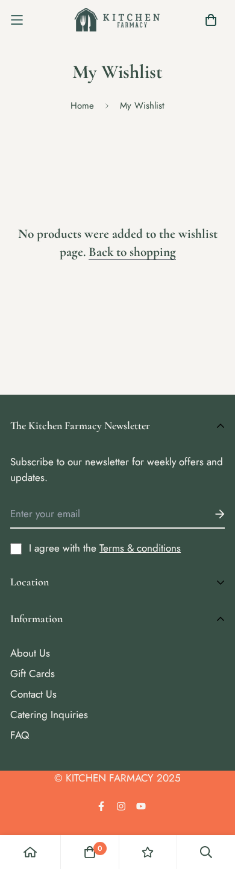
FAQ (19, 735)
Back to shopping (132, 251)
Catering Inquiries (49, 714)
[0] (90, 852)
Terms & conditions (140, 548)
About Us (30, 653)
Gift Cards (32, 673)
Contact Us (33, 694)
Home (82, 105)
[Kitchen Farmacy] (117, 20)
